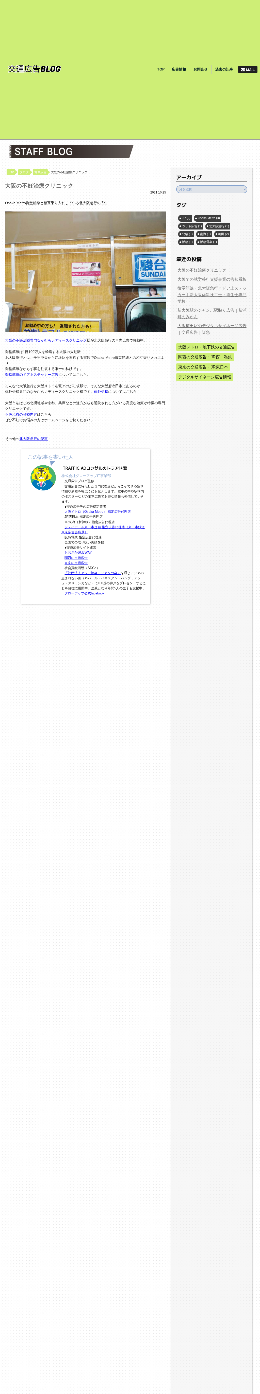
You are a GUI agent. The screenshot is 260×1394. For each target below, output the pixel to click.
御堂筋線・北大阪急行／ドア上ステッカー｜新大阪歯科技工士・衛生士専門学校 (212, 294)
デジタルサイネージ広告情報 (204, 377)
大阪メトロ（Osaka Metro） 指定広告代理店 (97, 512)
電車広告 (40, 172)
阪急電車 (208, 242)
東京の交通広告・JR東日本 (203, 367)
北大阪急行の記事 (33, 439)
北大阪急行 (219, 226)
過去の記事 (224, 69)
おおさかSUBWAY (78, 552)
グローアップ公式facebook (84, 593)
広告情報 (179, 69)
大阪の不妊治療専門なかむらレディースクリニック (46, 340)
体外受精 (101, 392)
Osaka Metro (209, 218)
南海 (205, 234)
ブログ (24, 172)
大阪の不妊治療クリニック (201, 270)
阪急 (187, 242)
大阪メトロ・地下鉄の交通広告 (206, 347)
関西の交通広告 (76, 558)
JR (186, 218)
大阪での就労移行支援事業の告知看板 (212, 279)
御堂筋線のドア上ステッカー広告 (31, 375)
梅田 (223, 234)
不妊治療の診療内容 (21, 414)
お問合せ (200, 69)
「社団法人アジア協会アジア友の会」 (92, 573)
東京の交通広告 (76, 563)
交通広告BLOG (34, 69)
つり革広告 (192, 226)
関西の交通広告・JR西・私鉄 (205, 357)
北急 (187, 234)
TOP (161, 69)
